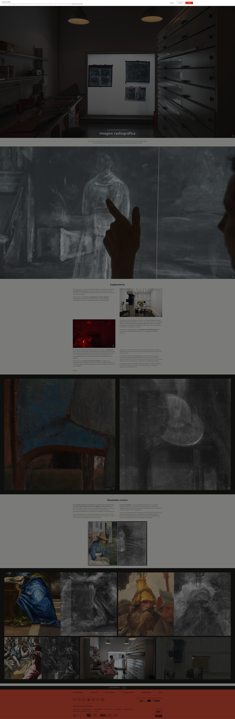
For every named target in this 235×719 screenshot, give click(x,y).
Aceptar (189, 2)
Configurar (172, 2)
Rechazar (180, 2)
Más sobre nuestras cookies (77, 3)
